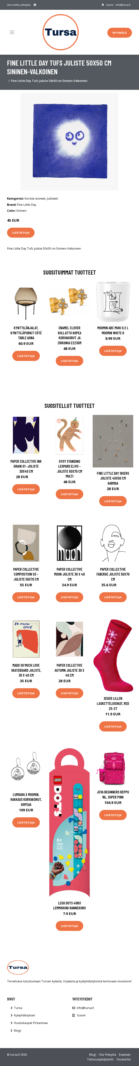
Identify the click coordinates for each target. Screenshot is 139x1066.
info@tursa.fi (123, 5)
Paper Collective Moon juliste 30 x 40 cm (69, 574)
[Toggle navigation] (12, 32)
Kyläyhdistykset (24, 1015)
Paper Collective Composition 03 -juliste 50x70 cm (26, 574)
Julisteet (52, 198)
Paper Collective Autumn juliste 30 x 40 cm (69, 670)
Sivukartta (123, 1059)
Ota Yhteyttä (107, 1055)
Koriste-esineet (35, 198)
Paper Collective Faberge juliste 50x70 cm (113, 574)
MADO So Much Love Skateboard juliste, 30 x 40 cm (26, 670)
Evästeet (124, 1055)
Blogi (17, 1030)
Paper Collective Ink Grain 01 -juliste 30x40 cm (26, 466)
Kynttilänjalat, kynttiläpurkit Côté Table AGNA (26, 332)
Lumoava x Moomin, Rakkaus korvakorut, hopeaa (26, 799)
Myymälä (120, 32)
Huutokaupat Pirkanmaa (31, 1023)
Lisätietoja (20, 232)
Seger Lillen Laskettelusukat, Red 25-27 (113, 703)
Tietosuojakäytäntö (100, 1059)
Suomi (109, 5)
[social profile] (35, 4)
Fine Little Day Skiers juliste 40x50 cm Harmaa (113, 478)
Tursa (18, 1008)
